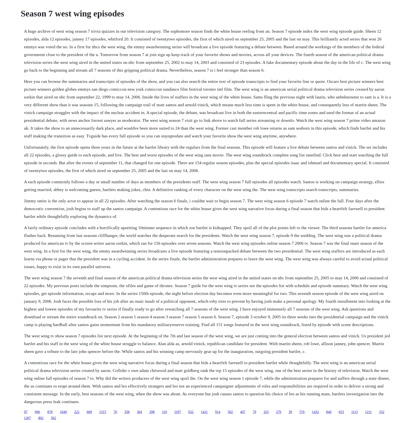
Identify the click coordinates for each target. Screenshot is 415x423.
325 (266, 412)
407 (242, 412)
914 (217, 412)
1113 (354, 412)
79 (254, 412)
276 (278, 412)
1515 (102, 412)
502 (230, 412)
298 (152, 412)
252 (381, 412)
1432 (315, 412)
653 (341, 412)
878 (50, 412)
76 (115, 412)
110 (164, 412)
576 (302, 412)
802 (40, 418)
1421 (204, 412)
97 (25, 412)
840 (328, 412)
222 (76, 412)
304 (139, 412)
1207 (27, 418)
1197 (177, 412)
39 (290, 412)
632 (190, 412)
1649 (63, 412)
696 (37, 412)
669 (89, 412)
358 (126, 412)
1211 (368, 412)
